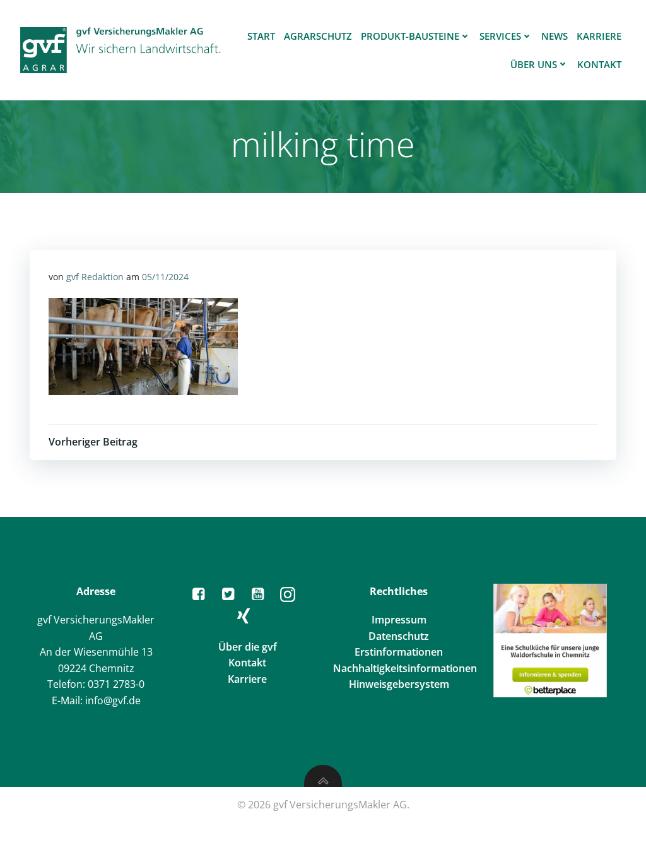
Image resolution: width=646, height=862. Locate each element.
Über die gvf (247, 647)
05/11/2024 (165, 277)
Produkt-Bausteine (410, 36)
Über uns (533, 64)
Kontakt (599, 64)
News (554, 36)
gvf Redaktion (95, 277)
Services (500, 36)
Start (261, 36)
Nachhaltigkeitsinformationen (405, 668)
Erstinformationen (399, 652)
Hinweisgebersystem (399, 684)
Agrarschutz (318, 36)
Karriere (599, 36)
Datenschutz (398, 636)
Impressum (399, 620)
